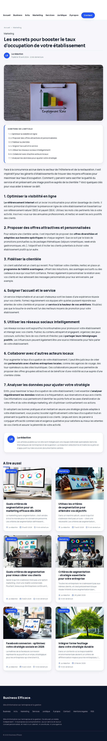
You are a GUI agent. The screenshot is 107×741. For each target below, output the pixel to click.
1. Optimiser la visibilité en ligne (23, 134)
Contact (88, 15)
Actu (27, 15)
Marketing (38, 15)
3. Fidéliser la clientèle (20, 142)
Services (50, 15)
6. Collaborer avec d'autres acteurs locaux (29, 154)
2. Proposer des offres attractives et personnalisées (33, 138)
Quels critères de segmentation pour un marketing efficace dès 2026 (23, 507)
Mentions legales (80, 711)
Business (17, 15)
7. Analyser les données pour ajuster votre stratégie (33, 158)
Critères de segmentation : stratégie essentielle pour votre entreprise (74, 575)
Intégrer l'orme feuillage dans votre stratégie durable (76, 645)
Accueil (6, 15)
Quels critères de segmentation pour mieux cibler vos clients (25, 573)
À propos (74, 15)
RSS (92, 711)
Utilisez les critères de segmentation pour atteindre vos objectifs (72, 507)
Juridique (62, 15)
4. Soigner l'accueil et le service (24, 146)
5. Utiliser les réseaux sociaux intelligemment (30, 150)
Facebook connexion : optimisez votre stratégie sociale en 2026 (25, 645)
